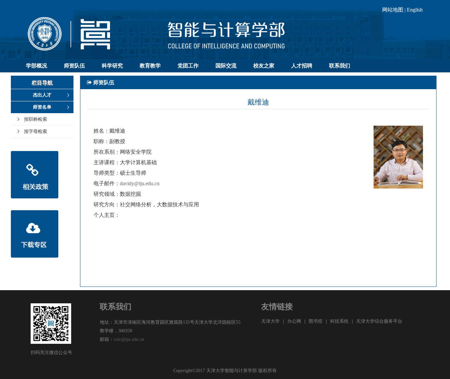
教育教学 (150, 65)
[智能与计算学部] (225, 37)
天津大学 (270, 321)
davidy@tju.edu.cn (139, 183)
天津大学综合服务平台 (379, 321)
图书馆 (316, 321)
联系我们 (339, 65)
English (415, 10)
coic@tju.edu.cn (129, 339)
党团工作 (188, 65)
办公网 (294, 321)
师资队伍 (74, 65)
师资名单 (42, 107)
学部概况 (36, 65)
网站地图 (392, 10)
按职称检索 (35, 119)
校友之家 (263, 65)
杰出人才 (42, 94)
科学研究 (112, 65)
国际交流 (226, 65)
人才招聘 (301, 65)
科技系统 (339, 321)
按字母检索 (35, 131)
